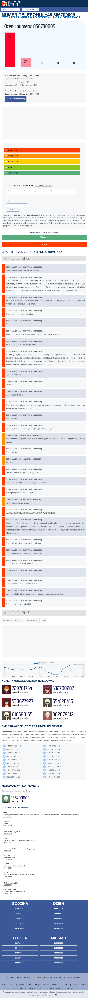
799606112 (20, 913)
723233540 (58, 913)
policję (29, 226)
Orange (69, 737)
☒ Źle (44, 244)
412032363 (58, 943)
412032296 (58, 948)
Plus (74, 737)
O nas (67, 985)
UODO (19, 226)
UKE (14, 226)
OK (56, 995)
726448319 (7, 834)
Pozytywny (13, 173)
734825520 (7, 876)
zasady (38, 185)
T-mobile (83, 737)
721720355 (20, 923)
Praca (23, 988)
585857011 (58, 923)
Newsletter (57, 985)
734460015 (20, 948)
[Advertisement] (44, 123)
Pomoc (30, 988)
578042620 (58, 963)
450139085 (7, 851)
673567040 (20, 953)
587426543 (58, 928)
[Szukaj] (10, 9)
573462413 (7, 859)
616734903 (20, 943)
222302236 (7, 885)
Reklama (39, 988)
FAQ (44, 620)
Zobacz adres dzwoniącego (16, 99)
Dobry (11, 167)
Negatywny (13, 150)
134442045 (7, 868)
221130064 (20, 958)
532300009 (58, 908)
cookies (18, 992)
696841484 (58, 918)
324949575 (20, 918)
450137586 (7, 825)
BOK (46, 988)
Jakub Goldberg (24, 791)
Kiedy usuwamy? (32, 620)
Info (10, 985)
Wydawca (76, 985)
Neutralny (13, 162)
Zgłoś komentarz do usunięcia (13, 620)
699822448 (20, 963)
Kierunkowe (45, 985)
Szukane (22, 985)
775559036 (7, 894)
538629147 (20, 908)
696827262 (58, 958)
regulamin (47, 185)
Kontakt (70, 988)
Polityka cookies (57, 988)
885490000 (20, 928)
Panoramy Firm (8, 737)
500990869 (58, 953)
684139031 (7, 842)
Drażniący (13, 156)
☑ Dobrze (44, 237)
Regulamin (32, 985)
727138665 (7, 817)
